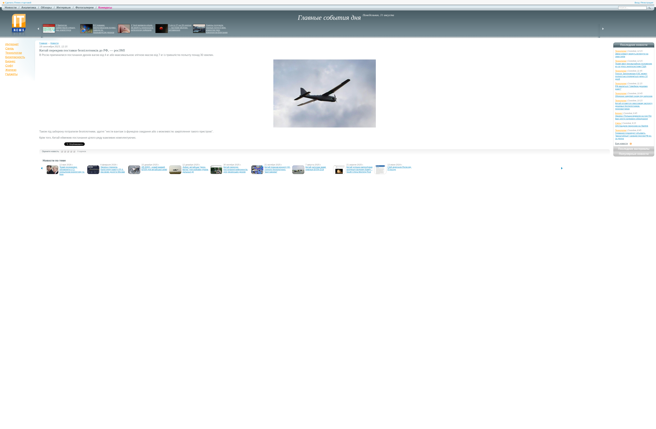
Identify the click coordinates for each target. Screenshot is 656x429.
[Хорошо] (71, 151)
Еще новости (621, 143)
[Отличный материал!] (74, 151)
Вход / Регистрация (644, 3)
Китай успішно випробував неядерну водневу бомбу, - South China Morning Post (359, 169)
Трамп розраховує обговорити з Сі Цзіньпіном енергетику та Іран (72, 171)
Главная (43, 43)
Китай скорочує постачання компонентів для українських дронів (235, 169)
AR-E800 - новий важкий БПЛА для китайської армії (154, 168)
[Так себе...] (68, 151)
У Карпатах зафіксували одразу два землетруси (66, 27)
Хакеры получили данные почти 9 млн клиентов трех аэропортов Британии (217, 29)
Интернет (12, 44)
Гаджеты (11, 74)
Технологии (13, 53)
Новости (54, 43)
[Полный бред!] (61, 151)
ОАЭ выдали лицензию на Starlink (631, 126)
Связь (9, 48)
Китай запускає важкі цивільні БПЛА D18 (315, 168)
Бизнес (10, 61)
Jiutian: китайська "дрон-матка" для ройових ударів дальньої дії (195, 169)
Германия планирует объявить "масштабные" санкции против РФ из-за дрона (633, 136)
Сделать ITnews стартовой (18, 3)
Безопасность (15, 57)
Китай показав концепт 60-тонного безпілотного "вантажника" (277, 169)
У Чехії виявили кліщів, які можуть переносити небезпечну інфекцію (142, 27)
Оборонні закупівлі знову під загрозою (633, 96)
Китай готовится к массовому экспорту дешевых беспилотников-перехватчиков (633, 106)
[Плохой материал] (64, 151)
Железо (10, 70)
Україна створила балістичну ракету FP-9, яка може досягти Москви (112, 169)
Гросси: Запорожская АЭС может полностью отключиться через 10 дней (631, 76)
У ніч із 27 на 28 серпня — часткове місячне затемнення (180, 27)
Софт (9, 65)
